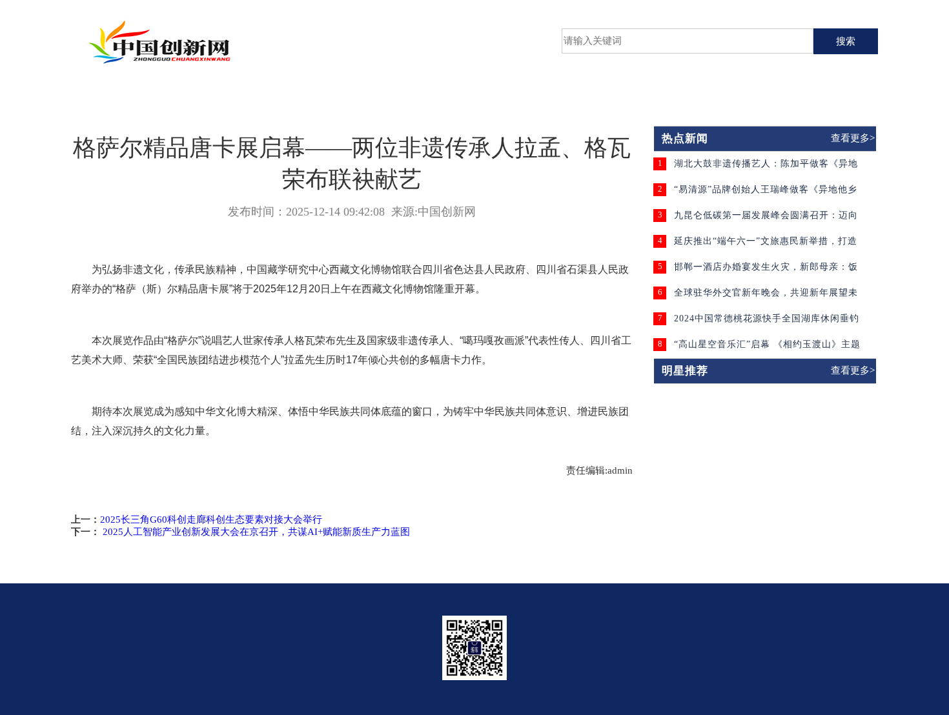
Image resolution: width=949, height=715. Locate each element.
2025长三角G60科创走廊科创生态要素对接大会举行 (211, 519)
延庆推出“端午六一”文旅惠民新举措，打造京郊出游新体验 (765, 245)
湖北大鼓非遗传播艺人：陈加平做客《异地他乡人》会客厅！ (766, 168)
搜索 (845, 41)
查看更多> (853, 138)
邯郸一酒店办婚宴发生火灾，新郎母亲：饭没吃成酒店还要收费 (766, 271)
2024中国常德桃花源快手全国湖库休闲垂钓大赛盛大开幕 (766, 323)
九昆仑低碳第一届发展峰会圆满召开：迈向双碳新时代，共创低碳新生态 (766, 219)
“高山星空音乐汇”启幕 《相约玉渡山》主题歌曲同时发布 (767, 348)
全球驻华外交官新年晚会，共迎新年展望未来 (766, 297)
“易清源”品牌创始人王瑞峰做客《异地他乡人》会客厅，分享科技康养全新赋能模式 (765, 194)
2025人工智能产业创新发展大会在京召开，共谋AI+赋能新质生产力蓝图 (255, 532)
